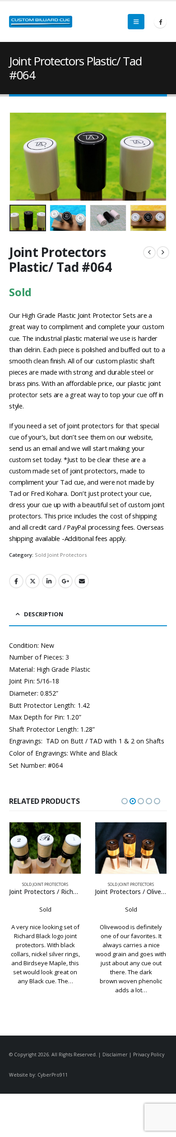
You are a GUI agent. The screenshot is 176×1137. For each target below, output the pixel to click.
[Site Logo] (40, 22)
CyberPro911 (52, 1075)
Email (81, 581)
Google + (65, 581)
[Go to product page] (45, 848)
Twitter (32, 581)
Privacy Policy (148, 1054)
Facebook (16, 581)
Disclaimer (115, 1054)
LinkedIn (49, 581)
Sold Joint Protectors (61, 554)
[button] (136, 21)
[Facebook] (160, 21)
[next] (163, 252)
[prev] (149, 252)
